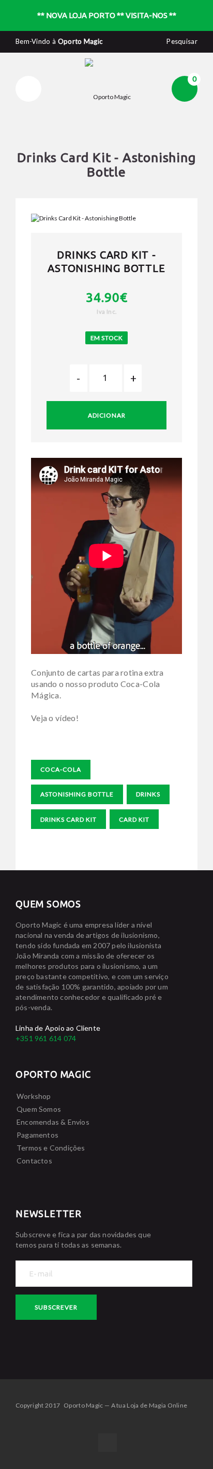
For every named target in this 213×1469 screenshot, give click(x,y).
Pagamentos (37, 1134)
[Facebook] (107, 1442)
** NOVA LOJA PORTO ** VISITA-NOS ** (106, 15)
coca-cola (60, 769)
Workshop (34, 1096)
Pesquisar (181, 41)
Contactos (34, 1160)
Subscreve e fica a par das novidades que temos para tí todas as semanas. (83, 1239)
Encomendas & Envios (53, 1121)
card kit (134, 819)
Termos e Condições (51, 1147)
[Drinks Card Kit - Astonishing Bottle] (106, 218)
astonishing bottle (77, 794)
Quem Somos (39, 1109)
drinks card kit (68, 819)
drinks (148, 794)
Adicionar (107, 415)
